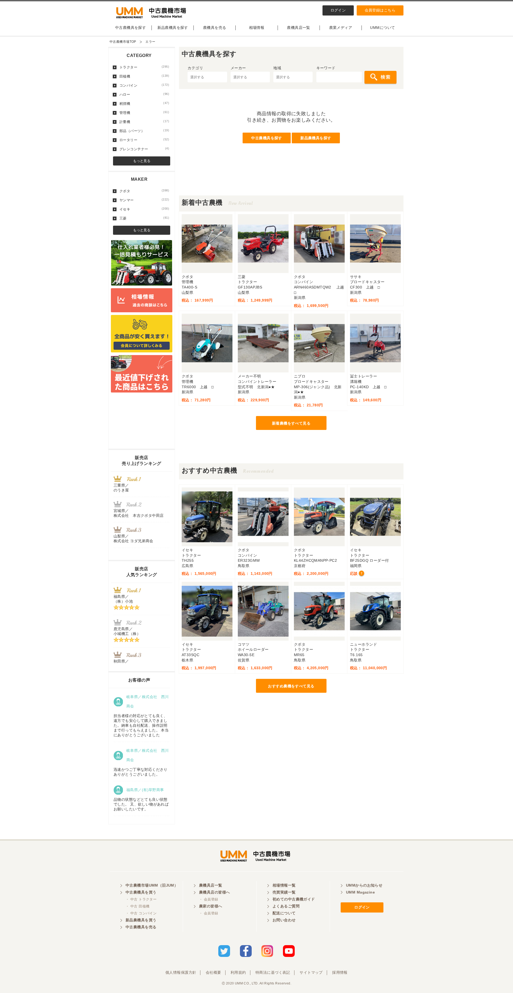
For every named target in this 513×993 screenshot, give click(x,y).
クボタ (144, 191)
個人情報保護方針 (180, 972)
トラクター (144, 67)
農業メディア (340, 27)
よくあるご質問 (286, 906)
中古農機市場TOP (123, 42)
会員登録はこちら (380, 10)
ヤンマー (144, 200)
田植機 (144, 76)
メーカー (238, 68)
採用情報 (340, 972)
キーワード (326, 68)
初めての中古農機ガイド (294, 899)
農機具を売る (214, 27)
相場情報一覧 (284, 885)
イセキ (144, 209)
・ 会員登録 (208, 899)
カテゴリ (195, 68)
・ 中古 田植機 (137, 906)
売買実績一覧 (284, 892)
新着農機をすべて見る (291, 423)
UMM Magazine (360, 892)
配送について (284, 913)
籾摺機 (144, 103)
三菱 (144, 218)
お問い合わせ (284, 920)
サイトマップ (311, 972)
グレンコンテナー (144, 149)
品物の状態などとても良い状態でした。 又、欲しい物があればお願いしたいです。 (141, 804)
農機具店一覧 (298, 27)
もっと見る (141, 161)
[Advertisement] (291, 183)
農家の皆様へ (210, 906)
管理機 (144, 112)
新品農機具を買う (141, 920)
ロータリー (144, 140)
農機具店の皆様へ (214, 892)
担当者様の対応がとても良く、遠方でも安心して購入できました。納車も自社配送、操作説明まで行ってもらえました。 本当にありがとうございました (141, 725)
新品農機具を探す (172, 27)
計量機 (144, 122)
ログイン (338, 10)
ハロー (144, 94)
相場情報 (257, 27)
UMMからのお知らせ (364, 885)
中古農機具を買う (141, 892)
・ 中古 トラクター (141, 899)
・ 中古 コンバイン (141, 913)
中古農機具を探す (130, 27)
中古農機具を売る (141, 927)
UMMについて (382, 27)
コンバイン (144, 85)
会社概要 (213, 972)
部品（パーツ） (144, 131)
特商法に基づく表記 (272, 972)
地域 (277, 68)
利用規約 (238, 972)
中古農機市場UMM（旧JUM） (152, 885)
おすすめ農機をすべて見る (291, 686)
